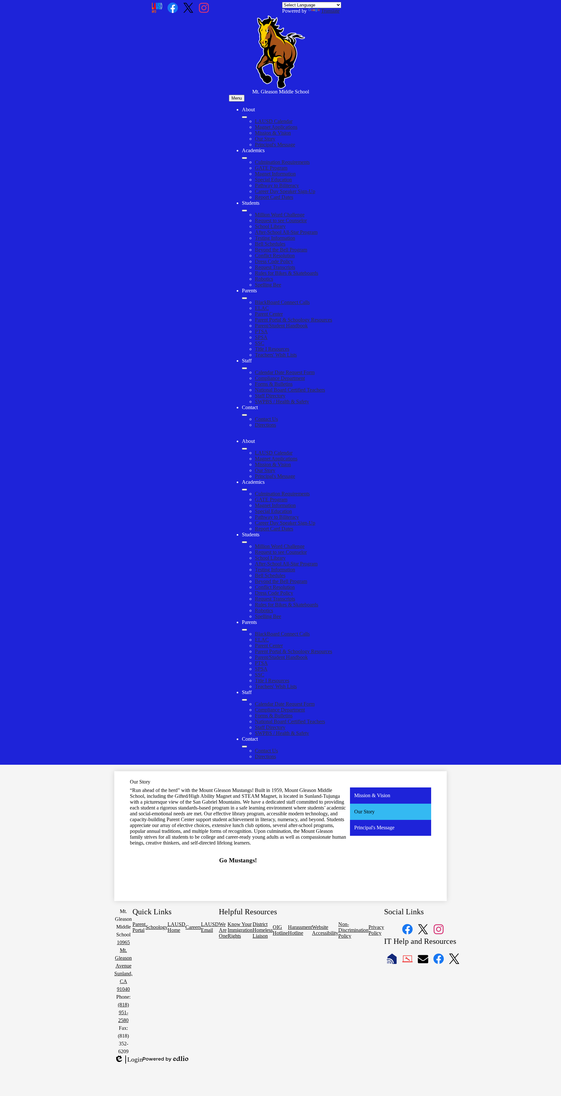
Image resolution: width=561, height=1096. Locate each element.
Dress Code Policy (274, 261)
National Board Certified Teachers (290, 390)
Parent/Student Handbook (281, 325)
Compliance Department (280, 378)
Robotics (264, 279)
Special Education (273, 179)
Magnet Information (275, 174)
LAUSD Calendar (274, 121)
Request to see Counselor (281, 220)
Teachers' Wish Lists (276, 355)
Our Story (265, 138)
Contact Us (266, 419)
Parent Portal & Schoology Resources (293, 320)
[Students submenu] (244, 211)
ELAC (262, 308)
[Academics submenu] (244, 158)
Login (128, 1060)
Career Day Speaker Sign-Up (285, 191)
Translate (330, 11)
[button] (244, 449)
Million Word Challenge (280, 214)
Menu (236, 98)
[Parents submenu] (244, 298)
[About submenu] (244, 117)
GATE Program (271, 168)
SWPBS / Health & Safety (282, 401)
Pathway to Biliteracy (277, 185)
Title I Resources (272, 349)
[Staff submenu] (244, 368)
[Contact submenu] (244, 415)
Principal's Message (275, 144)
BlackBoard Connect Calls (282, 302)
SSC (259, 343)
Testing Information (275, 238)
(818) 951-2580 (123, 1012)
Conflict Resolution (275, 255)
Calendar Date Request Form (285, 372)
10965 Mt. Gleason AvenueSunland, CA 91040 (123, 966)
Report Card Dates (274, 197)
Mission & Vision (273, 133)
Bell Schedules (270, 244)
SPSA (261, 337)
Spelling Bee (268, 284)
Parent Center (269, 314)
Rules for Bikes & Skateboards (286, 273)
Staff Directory (270, 395)
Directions (265, 425)
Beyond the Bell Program (281, 249)
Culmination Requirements (282, 162)
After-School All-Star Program (286, 232)
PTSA (261, 331)
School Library (270, 226)
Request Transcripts (275, 267)
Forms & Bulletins (274, 384)
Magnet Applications (276, 127)
